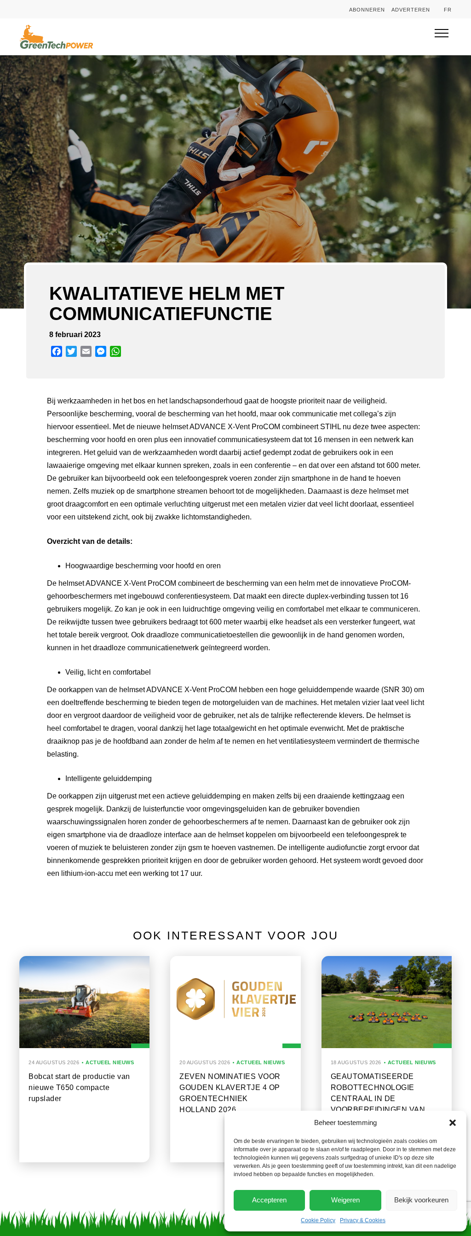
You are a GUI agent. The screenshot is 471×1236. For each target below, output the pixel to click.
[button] (452, 1122)
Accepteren (269, 1200)
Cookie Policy (318, 1220)
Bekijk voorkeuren (421, 1200)
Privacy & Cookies (362, 1220)
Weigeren (345, 1200)
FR (448, 9)
